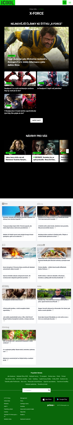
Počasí (64, 376)
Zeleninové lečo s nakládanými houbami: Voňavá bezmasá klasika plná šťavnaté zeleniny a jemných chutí (54, 259)
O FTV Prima (7, 398)
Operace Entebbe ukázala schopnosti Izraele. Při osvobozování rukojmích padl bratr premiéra (16, 276)
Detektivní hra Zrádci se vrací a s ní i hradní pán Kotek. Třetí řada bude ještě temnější (53, 218)
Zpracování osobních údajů (27, 409)
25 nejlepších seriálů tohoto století (13, 299)
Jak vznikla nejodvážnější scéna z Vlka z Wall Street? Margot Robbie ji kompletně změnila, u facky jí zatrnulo (18, 318)
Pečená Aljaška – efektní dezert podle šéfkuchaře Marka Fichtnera (52, 268)
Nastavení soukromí (25, 419)
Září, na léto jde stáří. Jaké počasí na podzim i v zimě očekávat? (18, 342)
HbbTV (5, 406)
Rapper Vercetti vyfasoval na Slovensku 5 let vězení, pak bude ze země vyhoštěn (54, 309)
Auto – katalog (33, 379)
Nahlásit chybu (7, 419)
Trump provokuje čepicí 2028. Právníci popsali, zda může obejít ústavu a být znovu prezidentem (17, 227)
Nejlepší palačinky (31, 384)
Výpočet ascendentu (49, 381)
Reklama (6, 403)
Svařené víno (64, 379)
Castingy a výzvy (24, 403)
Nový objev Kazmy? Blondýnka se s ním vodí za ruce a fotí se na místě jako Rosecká (53, 318)
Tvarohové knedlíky (62, 381)
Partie (58, 376)
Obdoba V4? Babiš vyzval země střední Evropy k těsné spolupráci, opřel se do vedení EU (18, 235)
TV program (43, 376)
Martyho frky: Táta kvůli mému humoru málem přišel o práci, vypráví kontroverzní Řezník (53, 300)
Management (23, 398)
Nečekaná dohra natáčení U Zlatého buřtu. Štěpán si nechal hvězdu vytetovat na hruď (53, 235)
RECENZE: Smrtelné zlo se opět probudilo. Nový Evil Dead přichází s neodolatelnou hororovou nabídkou (44, 158)
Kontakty (22, 406)
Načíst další (36, 120)
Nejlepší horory (33, 376)
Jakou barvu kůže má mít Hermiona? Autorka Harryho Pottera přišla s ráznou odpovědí (16, 158)
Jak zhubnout (11, 376)
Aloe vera (23, 381)
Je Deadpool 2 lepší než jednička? (49, 88)
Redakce (22, 414)
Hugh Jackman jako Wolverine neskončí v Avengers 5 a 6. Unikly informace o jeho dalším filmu (27, 62)
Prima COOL (33, 9)
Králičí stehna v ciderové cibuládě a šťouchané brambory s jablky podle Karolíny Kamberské (51, 276)
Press (21, 401)
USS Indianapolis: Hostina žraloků (13, 258)
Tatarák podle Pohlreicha (12, 381)
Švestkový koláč (42, 384)
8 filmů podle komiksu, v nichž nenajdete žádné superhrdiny (16, 309)
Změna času (51, 376)
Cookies (6, 412)
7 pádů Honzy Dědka (45, 379)
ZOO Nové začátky (21, 379)
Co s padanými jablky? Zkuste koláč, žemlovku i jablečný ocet (19, 350)
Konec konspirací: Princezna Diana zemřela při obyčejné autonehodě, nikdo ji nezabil (19, 268)
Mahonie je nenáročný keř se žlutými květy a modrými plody (18, 359)
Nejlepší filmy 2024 (22, 376)
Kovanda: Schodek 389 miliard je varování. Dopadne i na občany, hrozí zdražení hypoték (19, 218)
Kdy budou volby (10, 379)
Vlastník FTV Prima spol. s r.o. (10, 415)
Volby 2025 (55, 379)
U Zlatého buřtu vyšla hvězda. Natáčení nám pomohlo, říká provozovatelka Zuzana (53, 227)
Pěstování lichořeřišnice (35, 381)
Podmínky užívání (8, 409)
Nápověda (22, 412)
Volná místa (7, 401)
